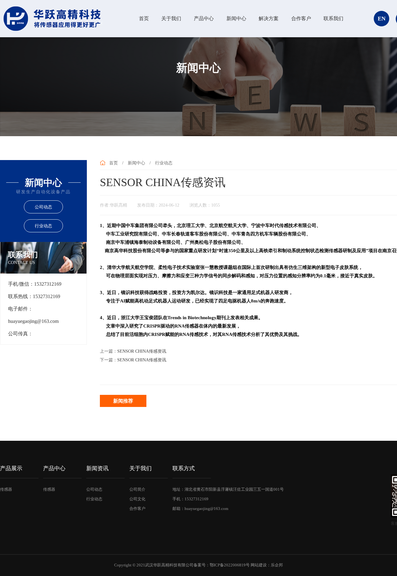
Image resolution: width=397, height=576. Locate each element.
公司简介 (137, 489)
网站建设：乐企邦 (267, 565)
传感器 (6, 489)
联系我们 (333, 18)
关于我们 (171, 18)
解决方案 (269, 18)
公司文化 (137, 499)
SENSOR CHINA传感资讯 (141, 351)
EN (382, 19)
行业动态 (43, 226)
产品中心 (204, 18)
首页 (144, 18)
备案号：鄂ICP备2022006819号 (222, 565)
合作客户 (301, 18)
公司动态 (43, 207)
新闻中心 (236, 18)
